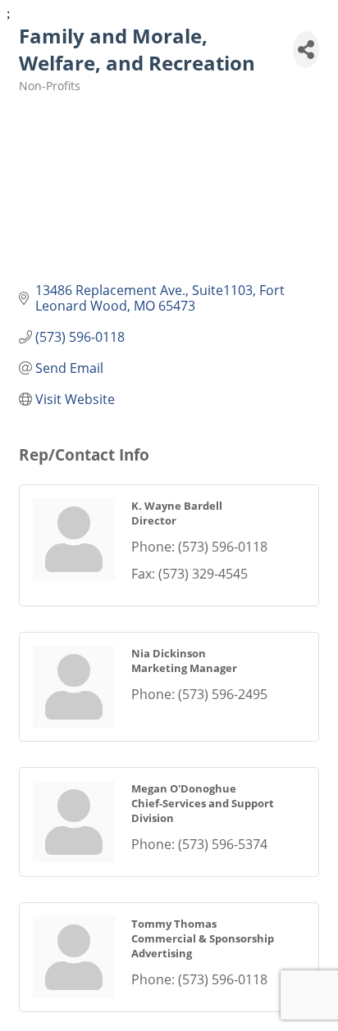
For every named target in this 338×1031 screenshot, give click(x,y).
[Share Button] (306, 49)
